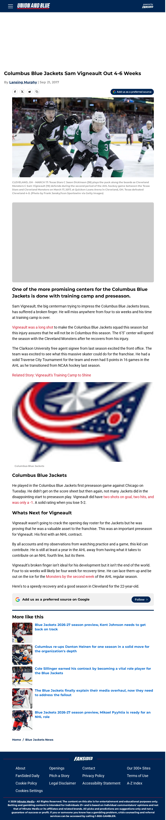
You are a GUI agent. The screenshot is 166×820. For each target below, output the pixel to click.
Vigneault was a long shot (32, 327)
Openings (56, 768)
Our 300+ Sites (138, 768)
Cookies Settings (29, 791)
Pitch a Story (59, 776)
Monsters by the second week (70, 576)
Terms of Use (137, 776)
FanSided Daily (27, 776)
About (20, 768)
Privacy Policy (93, 776)
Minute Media (25, 801)
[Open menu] (10, 6)
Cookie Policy (26, 783)
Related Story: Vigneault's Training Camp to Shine (51, 375)
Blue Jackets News (39, 740)
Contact (88, 768)
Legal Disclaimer (62, 783)
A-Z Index (134, 783)
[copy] (37, 92)
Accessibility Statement (101, 783)
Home (16, 740)
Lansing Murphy (23, 82)
